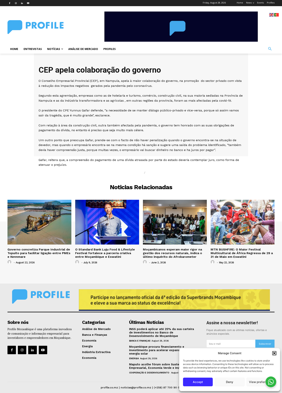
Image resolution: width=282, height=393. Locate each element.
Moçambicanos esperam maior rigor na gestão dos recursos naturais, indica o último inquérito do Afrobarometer (172, 253)
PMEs (153, 172)
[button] (274, 353)
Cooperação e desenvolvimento (149, 372)
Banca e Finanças (139, 340)
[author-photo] (9, 262)
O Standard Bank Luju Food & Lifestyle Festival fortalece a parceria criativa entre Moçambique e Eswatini (105, 253)
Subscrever (265, 343)
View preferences (261, 382)
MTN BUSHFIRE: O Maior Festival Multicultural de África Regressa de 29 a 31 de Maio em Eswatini (242, 253)
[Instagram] (16, 3)
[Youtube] (28, 3)
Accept (198, 382)
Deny (229, 382)
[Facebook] (9, 3)
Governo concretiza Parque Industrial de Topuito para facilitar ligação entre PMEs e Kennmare (38, 253)
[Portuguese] (276, 14)
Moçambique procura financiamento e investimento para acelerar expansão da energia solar (158, 350)
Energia (134, 358)
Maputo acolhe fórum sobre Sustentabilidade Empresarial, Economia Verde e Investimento (162, 366)
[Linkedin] (22, 3)
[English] (271, 14)
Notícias (132, 172)
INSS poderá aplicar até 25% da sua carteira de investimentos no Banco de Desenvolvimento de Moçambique (161, 332)
